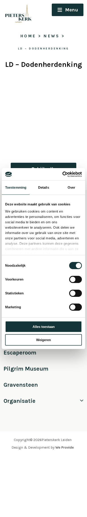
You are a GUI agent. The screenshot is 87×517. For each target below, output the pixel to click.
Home (28, 36)
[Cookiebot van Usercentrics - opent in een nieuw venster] (62, 174)
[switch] (75, 279)
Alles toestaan (44, 327)
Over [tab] (71, 187)
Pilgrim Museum (26, 368)
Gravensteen (21, 384)
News (51, 36)
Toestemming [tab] (15, 187)
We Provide (64, 447)
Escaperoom (20, 352)
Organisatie (19, 400)
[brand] (16, 13)
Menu (71, 10)
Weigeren (43, 340)
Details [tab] (43, 187)
